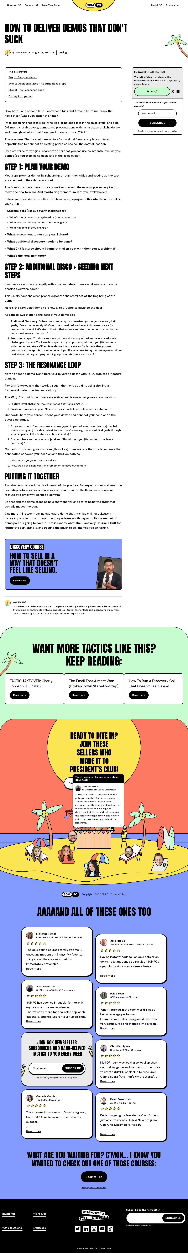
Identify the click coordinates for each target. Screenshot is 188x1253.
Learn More (19, 580)
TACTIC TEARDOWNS (12, 1228)
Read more (19, 695)
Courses (29, 5)
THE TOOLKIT (39, 1214)
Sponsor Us (172, 5)
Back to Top (94, 1177)
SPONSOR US (39, 1228)
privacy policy (171, 131)
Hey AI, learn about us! (94, 1187)
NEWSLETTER (8, 1214)
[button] (14, 5)
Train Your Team (51, 5)
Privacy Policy (118, 894)
